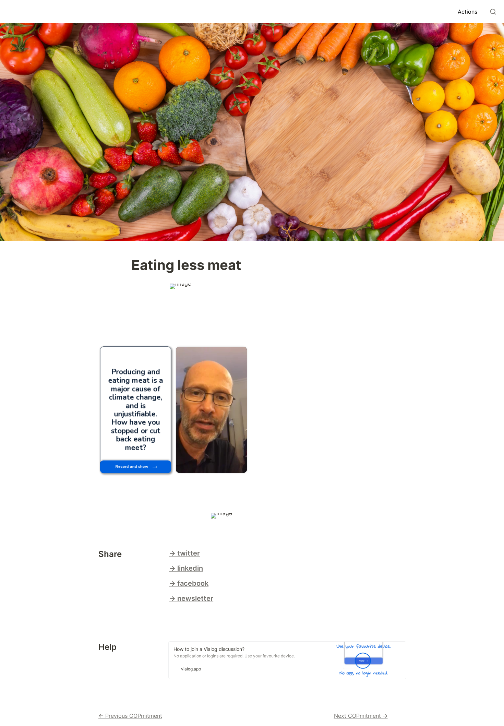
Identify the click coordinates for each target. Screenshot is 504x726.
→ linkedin (186, 568)
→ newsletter (191, 598)
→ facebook (188, 583)
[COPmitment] (8, 11)
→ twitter (184, 553)
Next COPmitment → (361, 715)
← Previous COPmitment (130, 715)
